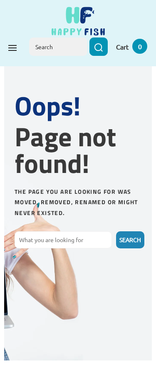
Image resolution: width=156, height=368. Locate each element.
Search (130, 239)
